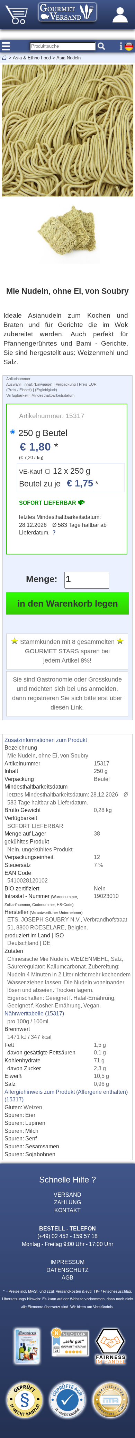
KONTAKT (67, 1210)
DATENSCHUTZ (67, 1270)
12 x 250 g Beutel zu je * (58, 478)
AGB (67, 1277)
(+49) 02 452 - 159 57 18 (67, 1236)
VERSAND (67, 1194)
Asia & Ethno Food (32, 57)
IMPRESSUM (67, 1262)
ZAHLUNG (67, 1202)
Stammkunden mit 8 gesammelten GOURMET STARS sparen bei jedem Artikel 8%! (67, 651)
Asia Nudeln (68, 57)
